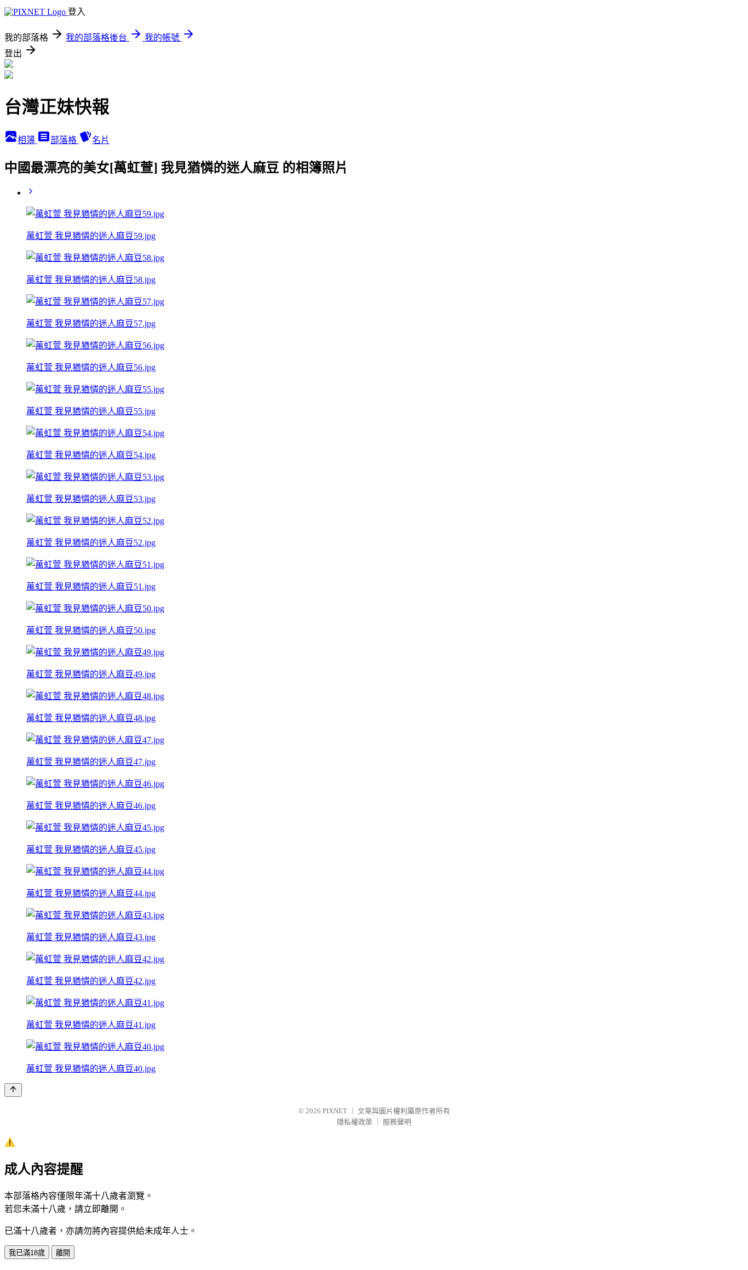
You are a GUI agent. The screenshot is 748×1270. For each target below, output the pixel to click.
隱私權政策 (354, 1122)
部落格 (64, 140)
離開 (63, 1253)
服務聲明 (397, 1122)
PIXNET (335, 1111)
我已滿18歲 (27, 1253)
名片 (101, 140)
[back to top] (13, 1090)
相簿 (27, 140)
